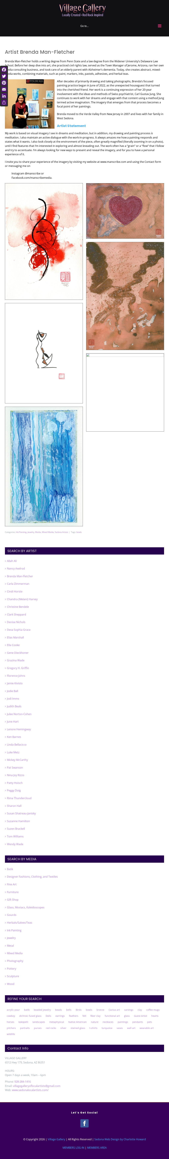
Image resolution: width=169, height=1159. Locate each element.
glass (127, 1015)
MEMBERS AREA (97, 1147)
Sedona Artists (61, 532)
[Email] (4, 89)
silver (63, 1028)
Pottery (11, 968)
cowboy (11, 1015)
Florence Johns (16, 676)
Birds (79, 1009)
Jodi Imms (13, 698)
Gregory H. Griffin (18, 668)
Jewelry (31, 532)
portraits (25, 1028)
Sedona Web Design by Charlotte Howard (120, 1139)
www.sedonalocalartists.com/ (30, 1090)
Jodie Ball (12, 691)
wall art (131, 1028)
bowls (79, 532)
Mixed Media (48, 532)
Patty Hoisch (15, 783)
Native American (77, 1021)
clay (140, 1009)
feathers (73, 1015)
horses (10, 1021)
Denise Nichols (16, 622)
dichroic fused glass (30, 1015)
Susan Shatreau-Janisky (21, 813)
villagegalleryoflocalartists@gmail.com (36, 1086)
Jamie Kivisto (15, 683)
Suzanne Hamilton (18, 821)
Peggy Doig (14, 790)
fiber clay (95, 1015)
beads (58, 1009)
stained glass (78, 1028)
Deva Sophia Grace (19, 630)
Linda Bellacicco (17, 744)
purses (38, 1028)
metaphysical (56, 1021)
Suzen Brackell (16, 828)
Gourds (11, 915)
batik (27, 1009)
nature (94, 1021)
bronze (100, 1009)
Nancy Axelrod (16, 568)
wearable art (147, 1028)
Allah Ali (12, 561)
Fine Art (12, 884)
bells (68, 1009)
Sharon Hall (14, 806)
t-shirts (93, 1028)
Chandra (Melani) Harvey (22, 599)
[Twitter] (4, 76)
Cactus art (114, 1009)
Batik (10, 869)
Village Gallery (56, 1139)
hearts (154, 1015)
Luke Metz (13, 752)
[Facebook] (84, 1123)
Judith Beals (14, 706)
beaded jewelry (42, 1009)
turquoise (107, 1028)
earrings (60, 1015)
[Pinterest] (4, 83)
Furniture (13, 892)
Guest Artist (140, 1015)
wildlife (11, 1034)
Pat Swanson (15, 767)
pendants (137, 1021)
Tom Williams (15, 836)
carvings (128, 1009)
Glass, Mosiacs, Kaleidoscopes (25, 907)
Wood (10, 984)
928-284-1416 (22, 1081)
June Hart (13, 721)
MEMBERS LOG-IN (73, 1147)
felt (84, 1015)
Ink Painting (21, 532)
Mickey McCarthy (17, 760)
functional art (112, 1015)
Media (38, 532)
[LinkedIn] (4, 96)
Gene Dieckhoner (18, 653)
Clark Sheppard (16, 614)
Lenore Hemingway (19, 729)
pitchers (11, 1028)
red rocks (51, 1028)
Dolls (48, 1015)
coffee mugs (153, 1009)
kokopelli (23, 1021)
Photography (15, 961)
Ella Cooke (13, 645)
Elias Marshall (15, 637)
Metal (10, 945)
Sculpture (13, 976)
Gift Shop (12, 899)
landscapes (39, 1021)
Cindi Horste (14, 591)
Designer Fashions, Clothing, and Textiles (32, 876)
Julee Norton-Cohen (19, 714)
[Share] (4, 102)
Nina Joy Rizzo (15, 775)
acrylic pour (13, 1009)
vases (120, 1028)
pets (149, 1021)
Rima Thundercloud (19, 798)
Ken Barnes (14, 737)
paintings (123, 1021)
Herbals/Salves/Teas (19, 922)
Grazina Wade (15, 660)
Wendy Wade (15, 844)
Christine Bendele (18, 607)
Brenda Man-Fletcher (20, 576)
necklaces (108, 1021)
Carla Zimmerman (18, 584)
